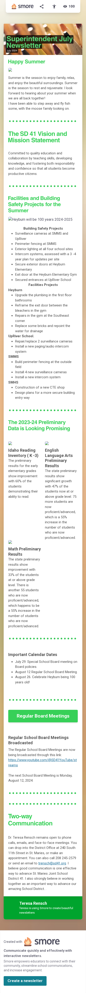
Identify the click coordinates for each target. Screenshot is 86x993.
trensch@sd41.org (52, 863)
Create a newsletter (25, 981)
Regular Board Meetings (43, 716)
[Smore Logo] (22, 6)
